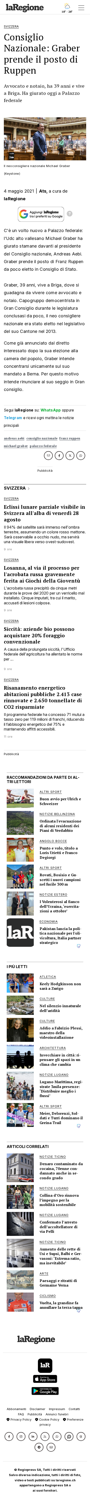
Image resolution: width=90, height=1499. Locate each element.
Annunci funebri (57, 1414)
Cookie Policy (48, 1419)
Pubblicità (35, 1414)
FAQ (21, 1414)
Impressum (57, 1409)
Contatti (74, 1409)
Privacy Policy (20, 1419)
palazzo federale (43, 446)
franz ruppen (69, 438)
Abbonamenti (16, 1409)
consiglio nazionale (42, 438)
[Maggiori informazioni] (69, 214)
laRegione (15, 198)
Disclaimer (37, 1409)
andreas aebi (14, 438)
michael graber (16, 446)
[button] (9, 1436)
